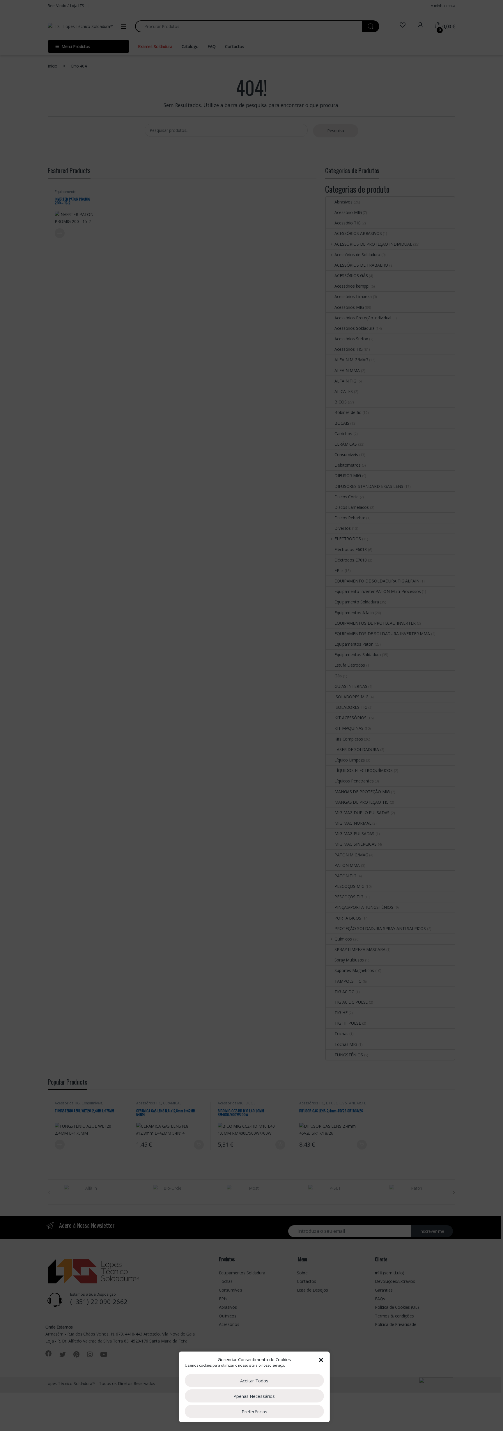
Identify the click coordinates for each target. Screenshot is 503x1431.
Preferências (254, 1411)
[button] (321, 1359)
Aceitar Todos (254, 1381)
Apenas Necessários (254, 1396)
